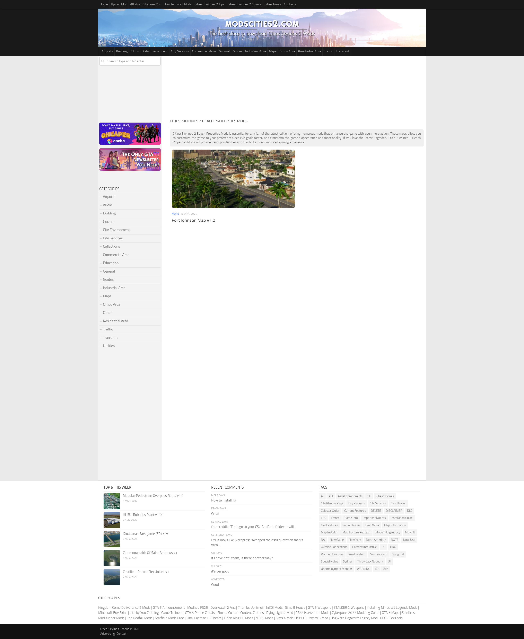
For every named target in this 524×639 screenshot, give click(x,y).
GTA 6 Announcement (169, 607)
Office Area (287, 51)
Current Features (355, 511)
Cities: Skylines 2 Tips (209, 4)
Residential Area (309, 51)
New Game (337, 540)
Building (122, 51)
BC (369, 496)
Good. (215, 585)
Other (107, 312)
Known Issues (351, 525)
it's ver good (220, 571)
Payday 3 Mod (317, 618)
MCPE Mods (264, 618)
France (335, 518)
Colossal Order (330, 511)
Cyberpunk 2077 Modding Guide (355, 613)
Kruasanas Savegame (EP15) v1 (146, 534)
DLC (409, 511)
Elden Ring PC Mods (238, 618)
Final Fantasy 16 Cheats (203, 618)
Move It (410, 532)
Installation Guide (402, 518)
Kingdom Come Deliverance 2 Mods (124, 607)
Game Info (351, 518)
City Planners (356, 503)
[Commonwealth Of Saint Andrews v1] (112, 558)
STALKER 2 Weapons (349, 607)
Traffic (328, 51)
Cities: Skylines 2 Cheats (244, 4)
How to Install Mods (177, 4)
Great (215, 514)
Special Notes (329, 561)
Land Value (372, 525)
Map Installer (329, 532)
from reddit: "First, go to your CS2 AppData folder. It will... (253, 527)
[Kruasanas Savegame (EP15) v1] (112, 539)
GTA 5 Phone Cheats (200, 613)
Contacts (290, 4)
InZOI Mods (274, 607)
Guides (237, 51)
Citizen (135, 51)
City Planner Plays (332, 503)
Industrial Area (255, 51)
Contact (121, 634)
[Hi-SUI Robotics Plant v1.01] (112, 520)
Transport (342, 51)
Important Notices (374, 518)
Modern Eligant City (387, 532)
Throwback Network (370, 561)
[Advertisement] (297, 86)
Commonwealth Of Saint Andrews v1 (150, 553)
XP (376, 569)
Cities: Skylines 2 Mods (114, 629)
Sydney (347, 561)
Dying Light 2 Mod (279, 613)
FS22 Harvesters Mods (312, 613)
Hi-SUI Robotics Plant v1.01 (143, 515)
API (331, 496)
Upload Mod (119, 4)
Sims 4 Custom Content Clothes (240, 613)
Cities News (272, 4)
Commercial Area (204, 51)
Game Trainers (172, 613)
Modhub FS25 (197, 607)
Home (104, 4)
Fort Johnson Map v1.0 (193, 220)
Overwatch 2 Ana (222, 607)
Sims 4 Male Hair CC (290, 618)
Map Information (395, 525)
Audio (107, 205)
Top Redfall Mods (139, 618)
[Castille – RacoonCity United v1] (112, 577)
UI (389, 561)
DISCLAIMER (394, 511)
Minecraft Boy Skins (112, 613)
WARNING (363, 569)
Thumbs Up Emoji (251, 607)
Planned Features (332, 554)
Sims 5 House (295, 607)
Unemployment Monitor (336, 569)
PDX (393, 547)
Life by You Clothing (144, 613)
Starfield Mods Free (169, 618)
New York (355, 540)
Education (111, 263)
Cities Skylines (385, 496)
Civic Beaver (398, 503)
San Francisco (378, 554)
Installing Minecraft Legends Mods (392, 607)
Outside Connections (334, 547)
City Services (180, 51)
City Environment (155, 51)
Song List (398, 554)
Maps (272, 51)
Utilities (109, 346)
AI (322, 496)
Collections (111, 246)
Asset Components (350, 496)
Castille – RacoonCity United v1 (146, 572)
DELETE (376, 511)
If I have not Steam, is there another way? (242, 558)
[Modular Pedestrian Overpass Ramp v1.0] (112, 501)
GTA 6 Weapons (319, 607)
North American (376, 540)
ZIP (385, 569)
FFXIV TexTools (391, 618)
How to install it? (223, 500)
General (224, 51)
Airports (107, 51)
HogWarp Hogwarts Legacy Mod (354, 618)
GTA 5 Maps (390, 613)
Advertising (107, 634)
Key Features (329, 525)
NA (323, 540)
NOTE (394, 540)
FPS (323, 518)
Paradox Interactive (364, 547)
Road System (356, 554)
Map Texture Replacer (356, 532)
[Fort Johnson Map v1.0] (233, 178)
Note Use (409, 540)
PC (383, 547)
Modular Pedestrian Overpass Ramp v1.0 (153, 496)
